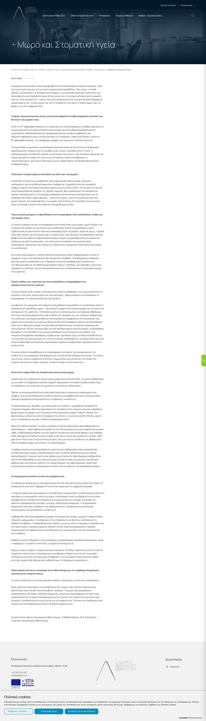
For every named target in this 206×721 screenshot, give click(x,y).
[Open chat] (204, 360)
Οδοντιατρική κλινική (82, 15)
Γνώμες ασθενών (124, 15)
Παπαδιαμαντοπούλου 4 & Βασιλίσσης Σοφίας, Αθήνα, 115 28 (39, 666)
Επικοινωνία (186, 5)
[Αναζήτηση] (192, 15)
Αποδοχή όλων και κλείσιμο (81, 711)
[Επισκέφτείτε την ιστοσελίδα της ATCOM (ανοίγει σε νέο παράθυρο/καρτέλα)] (190, 718)
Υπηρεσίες (104, 15)
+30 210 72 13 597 (168, 5)
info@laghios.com (19, 675)
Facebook (174, 666)
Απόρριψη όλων (49, 711)
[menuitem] (188, 5)
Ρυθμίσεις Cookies (17, 711)
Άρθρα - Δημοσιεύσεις (150, 15)
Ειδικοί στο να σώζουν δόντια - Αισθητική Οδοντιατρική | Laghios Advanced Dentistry (48, 69)
